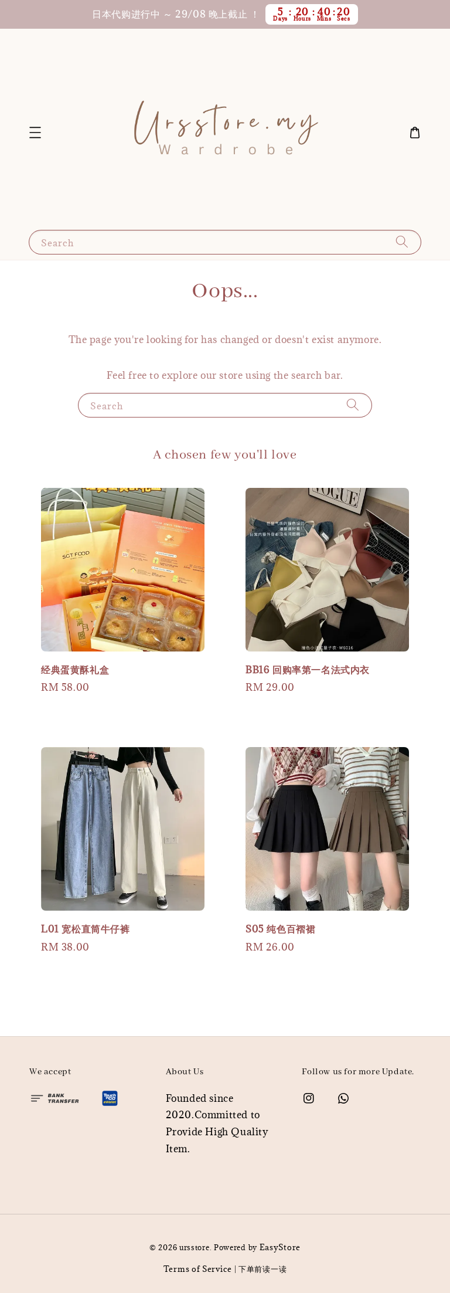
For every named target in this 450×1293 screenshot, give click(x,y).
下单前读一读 (262, 1269)
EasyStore (280, 1247)
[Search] (402, 241)
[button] (35, 132)
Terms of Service (197, 1269)
